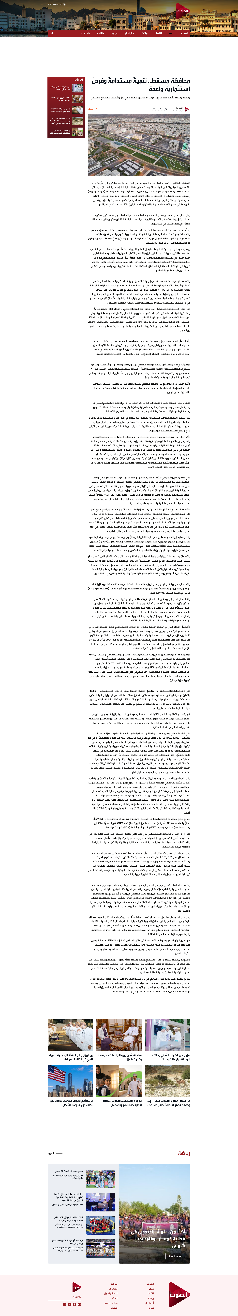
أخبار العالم (129, 33)
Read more (175, 1256)
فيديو (115, 33)
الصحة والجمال (111, 1293)
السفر (115, 1298)
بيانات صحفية (111, 1303)
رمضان (114, 1307)
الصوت (184, 33)
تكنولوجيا (113, 1288)
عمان (171, 33)
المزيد (51, 1153)
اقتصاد (158, 33)
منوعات (86, 33)
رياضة (145, 33)
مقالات (100, 33)
